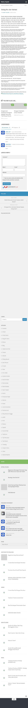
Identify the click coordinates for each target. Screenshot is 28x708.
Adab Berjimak (11, 492)
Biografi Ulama (5, 338)
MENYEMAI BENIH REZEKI (14, 613)
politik (3, 417)
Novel (3, 403)
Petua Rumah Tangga (7, 413)
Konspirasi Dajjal (6, 396)
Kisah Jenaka (5, 383)
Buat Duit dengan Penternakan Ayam (17, 605)
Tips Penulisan (5, 437)
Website (4, 172)
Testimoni (4, 434)
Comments (6, 127)
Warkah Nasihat (6, 454)
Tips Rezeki (5, 441)
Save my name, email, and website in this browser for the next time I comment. (13, 179)
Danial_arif (8, 131)
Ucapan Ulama (5, 448)
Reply (7, 141)
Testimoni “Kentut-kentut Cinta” (15, 598)
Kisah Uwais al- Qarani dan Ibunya (16, 633)
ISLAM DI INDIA (6, 376)
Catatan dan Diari (6, 349)
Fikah (11, 5)
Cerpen (4, 352)
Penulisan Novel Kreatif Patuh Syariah (17, 570)
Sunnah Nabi (5, 431)
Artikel (3, 332)
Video (3, 451)
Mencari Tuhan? (12, 640)
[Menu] (26, 2)
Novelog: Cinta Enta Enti (13, 477)
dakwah (4, 355)
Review (4, 424)
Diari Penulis (5, 362)
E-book (4, 366)
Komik (3, 393)
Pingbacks (16, 127)
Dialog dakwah (5, 5)
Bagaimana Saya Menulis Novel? (16, 555)
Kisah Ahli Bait (5, 379)
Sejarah (4, 427)
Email (16, 167)
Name (4, 167)
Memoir (4, 400)
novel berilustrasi (6, 407)
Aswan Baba (8, 144)
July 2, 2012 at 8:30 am (16, 131)
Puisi (3, 420)
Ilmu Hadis (4, 373)
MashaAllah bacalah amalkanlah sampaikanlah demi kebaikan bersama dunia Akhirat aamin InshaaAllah (16, 515)
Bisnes (4, 342)
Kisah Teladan (5, 390)
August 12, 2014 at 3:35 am (18, 144)
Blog (3, 345)
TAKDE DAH (8, 535)
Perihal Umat (5, 410)
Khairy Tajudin (5, 2)
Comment (5, 157)
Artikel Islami (5, 335)
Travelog (4, 444)
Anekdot (4, 328)
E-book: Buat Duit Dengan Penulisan (16, 562)
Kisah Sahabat (5, 386)
